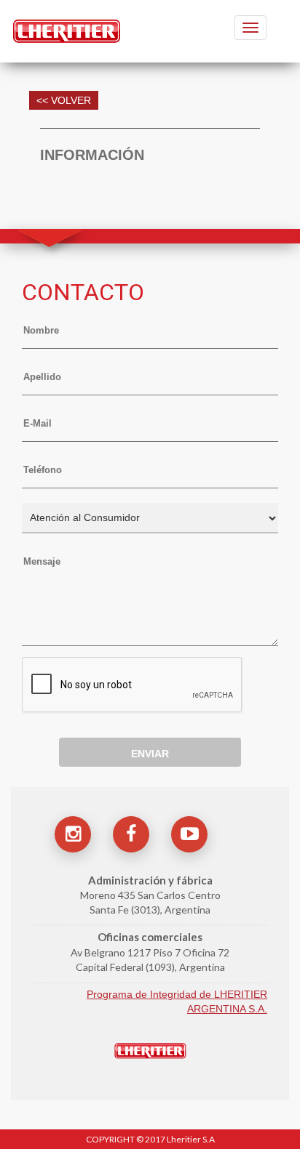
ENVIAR (150, 753)
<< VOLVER (63, 100)
